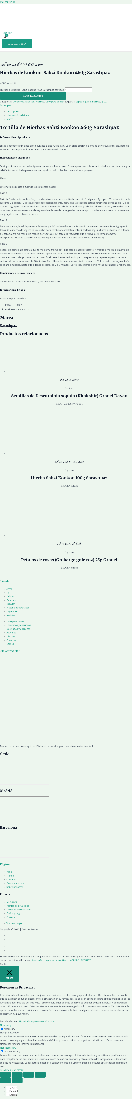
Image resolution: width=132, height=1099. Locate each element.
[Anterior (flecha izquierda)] (5, 1080)
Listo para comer (54, 101)
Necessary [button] (5, 1025)
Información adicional (17, 115)
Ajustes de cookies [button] (56, 960)
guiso (88, 101)
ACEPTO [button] (74, 960)
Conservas (18, 101)
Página (5, 864)
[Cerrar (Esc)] (5, 1075)
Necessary (9, 1028)
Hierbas (40, 101)
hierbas (96, 101)
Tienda (4, 581)
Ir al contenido (7, 1)
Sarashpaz (5, 105)
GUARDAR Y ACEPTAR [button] (12, 1070)
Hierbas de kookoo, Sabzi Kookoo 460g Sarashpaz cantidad (32, 89)
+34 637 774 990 (10, 651)
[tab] (69, 111)
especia (80, 101)
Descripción (12, 111)
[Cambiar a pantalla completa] (28, 1075)
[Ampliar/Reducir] (40, 1075)
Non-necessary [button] (8, 1047)
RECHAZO (86, 960)
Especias (29, 101)
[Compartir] (17, 1075)
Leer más (37, 960)
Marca (9, 119)
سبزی (104, 101)
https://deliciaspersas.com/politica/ (36, 1021)
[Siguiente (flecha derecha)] (17, 1080)
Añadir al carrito (33, 95)
